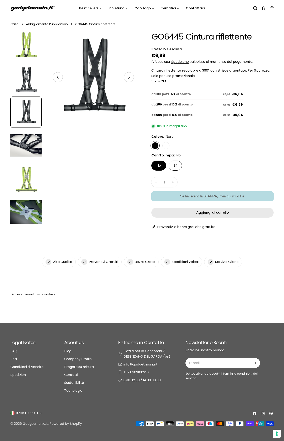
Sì (175, 165)
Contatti (71, 374)
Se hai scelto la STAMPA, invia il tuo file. (212, 196)
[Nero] (155, 145)
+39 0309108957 (136, 372)
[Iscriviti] (255, 363)
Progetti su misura (79, 366)
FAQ (13, 351)
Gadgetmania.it (35, 423)
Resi (13, 359)
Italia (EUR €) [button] (27, 413)
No (159, 165)
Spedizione (180, 61)
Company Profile (78, 359)
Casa (14, 24)
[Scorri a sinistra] (58, 77)
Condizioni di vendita (26, 366)
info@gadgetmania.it (140, 364)
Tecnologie (73, 390)
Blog (67, 351)
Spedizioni (18, 374)
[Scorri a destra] (129, 77)
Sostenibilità (74, 382)
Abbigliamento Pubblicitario (47, 24)
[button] (255, 8)
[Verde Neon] (166, 145)
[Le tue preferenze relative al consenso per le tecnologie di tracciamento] (277, 434)
